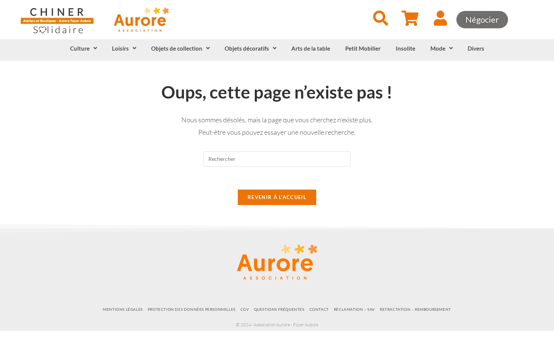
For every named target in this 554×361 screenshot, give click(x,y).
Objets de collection (176, 48)
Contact (319, 309)
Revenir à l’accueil (277, 197)
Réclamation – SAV (354, 309)
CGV (244, 309)
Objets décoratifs (247, 48)
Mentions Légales (123, 309)
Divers (476, 48)
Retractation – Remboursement (415, 309)
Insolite (405, 48)
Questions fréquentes (279, 309)
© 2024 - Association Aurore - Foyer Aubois (277, 324)
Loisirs (120, 48)
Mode (437, 48)
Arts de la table (310, 48)
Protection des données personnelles (192, 309)
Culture (80, 48)
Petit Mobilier (363, 48)
